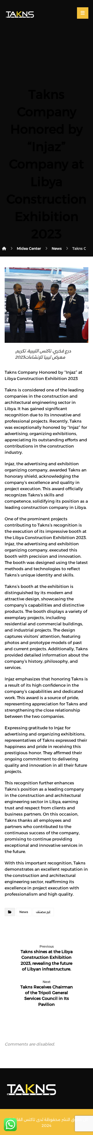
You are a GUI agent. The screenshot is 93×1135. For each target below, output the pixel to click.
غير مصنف (43, 912)
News (23, 912)
